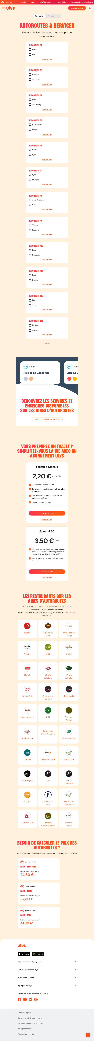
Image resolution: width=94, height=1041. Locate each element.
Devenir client (77, 8)
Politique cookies (25, 1028)
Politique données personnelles (30, 1023)
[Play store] (38, 955)
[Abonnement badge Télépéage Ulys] (10, 8)
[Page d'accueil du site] (21, 946)
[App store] (25, 955)
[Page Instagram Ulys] (36, 999)
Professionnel (53, 16)
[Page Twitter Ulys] (25, 999)
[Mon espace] (90, 8)
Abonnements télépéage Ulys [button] (30, 962)
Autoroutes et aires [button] (26, 978)
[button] (47, 59)
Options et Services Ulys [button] (28, 970)
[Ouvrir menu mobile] (3, 8)
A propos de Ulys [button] (25, 985)
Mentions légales (24, 1013)
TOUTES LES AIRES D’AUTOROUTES (47, 420)
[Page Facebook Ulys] (19, 999)
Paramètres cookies (26, 1034)
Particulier (39, 16)
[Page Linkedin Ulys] (30, 999)
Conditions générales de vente (30, 1018)
